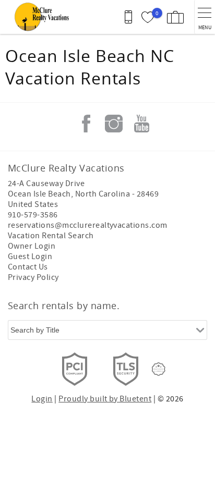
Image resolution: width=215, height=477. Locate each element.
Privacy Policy (33, 277)
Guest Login (30, 256)
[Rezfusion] (158, 369)
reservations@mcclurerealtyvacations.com (88, 225)
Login (41, 399)
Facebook (86, 123)
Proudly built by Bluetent (104, 399)
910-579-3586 (33, 215)
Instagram (113, 123)
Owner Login (31, 246)
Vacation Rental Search (51, 235)
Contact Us (28, 267)
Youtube (141, 123)
